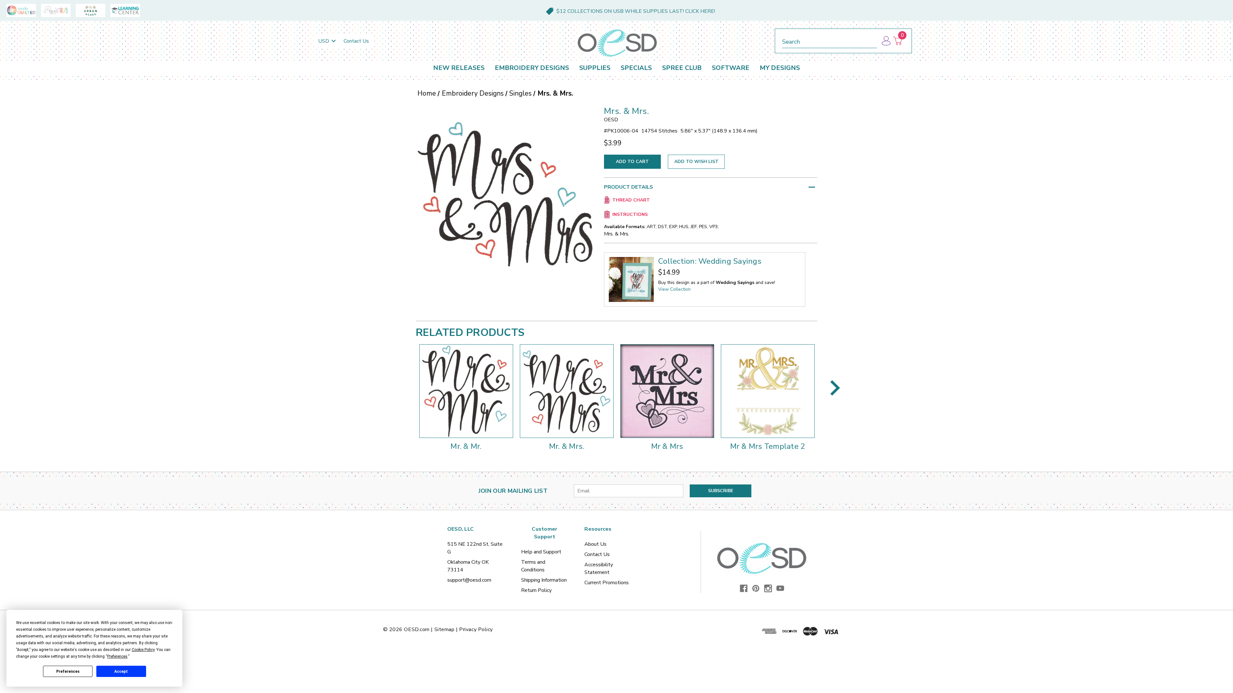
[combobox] (829, 40)
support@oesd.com (469, 580)
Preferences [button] (117, 656)
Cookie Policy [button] (143, 649)
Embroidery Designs (532, 68)
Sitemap (444, 629)
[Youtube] (780, 588)
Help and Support (541, 551)
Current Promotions (606, 582)
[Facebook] (744, 588)
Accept (121, 671)
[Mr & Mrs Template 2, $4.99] (768, 391)
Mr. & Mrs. (566, 446)
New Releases (459, 68)
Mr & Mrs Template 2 (767, 446)
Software (730, 68)
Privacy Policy (476, 629)
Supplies (594, 68)
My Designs (780, 68)
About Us (595, 544)
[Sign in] (885, 40)
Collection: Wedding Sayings (709, 261)
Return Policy (536, 590)
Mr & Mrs (667, 446)
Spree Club (682, 68)
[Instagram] (768, 588)
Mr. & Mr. (465, 446)
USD (324, 41)
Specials (636, 68)
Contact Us (356, 41)
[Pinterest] (756, 588)
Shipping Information (544, 580)
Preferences (68, 671)
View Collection (674, 289)
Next (835, 388)
